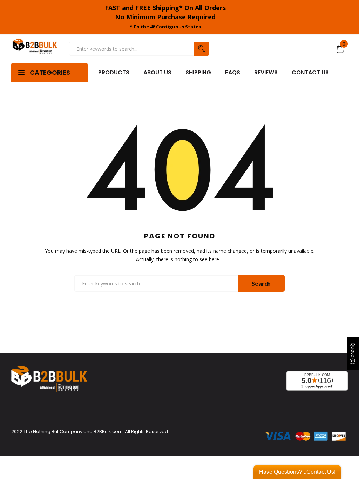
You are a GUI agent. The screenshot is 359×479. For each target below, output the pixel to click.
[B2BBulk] (35, 48)
